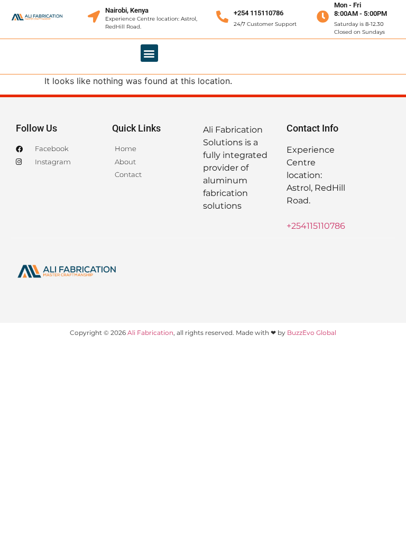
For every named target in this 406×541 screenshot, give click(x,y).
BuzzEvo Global (311, 333)
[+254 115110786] (222, 17)
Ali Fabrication (150, 333)
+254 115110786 (258, 13)
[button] (149, 53)
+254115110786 (316, 226)
